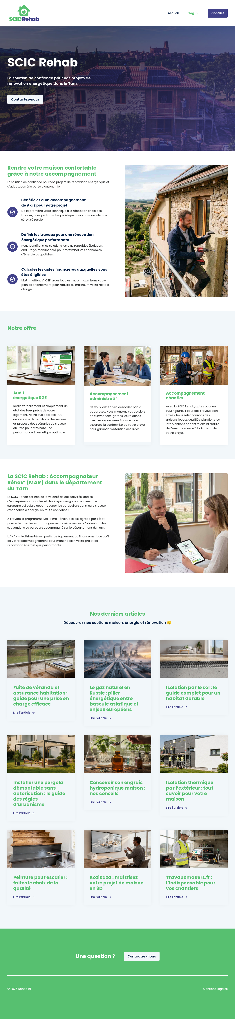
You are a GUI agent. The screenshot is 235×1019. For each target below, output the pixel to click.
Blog (190, 13)
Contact (217, 13)
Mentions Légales (215, 989)
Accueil (173, 13)
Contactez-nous (25, 99)
